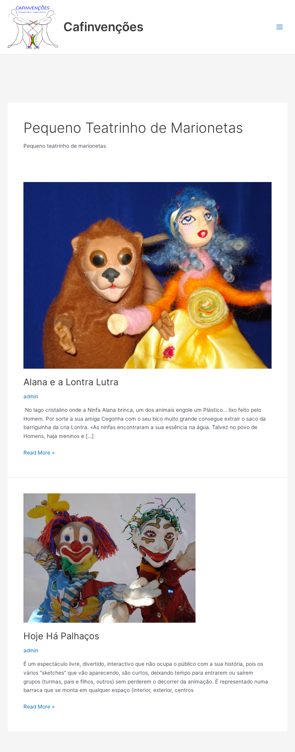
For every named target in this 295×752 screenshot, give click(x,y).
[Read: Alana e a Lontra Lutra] (147, 275)
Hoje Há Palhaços (61, 636)
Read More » (39, 452)
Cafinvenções (103, 26)
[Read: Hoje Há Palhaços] (109, 557)
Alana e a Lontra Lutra (70, 382)
